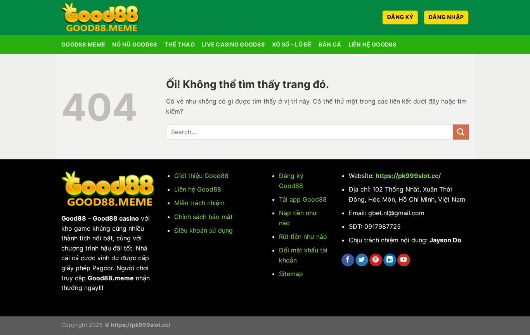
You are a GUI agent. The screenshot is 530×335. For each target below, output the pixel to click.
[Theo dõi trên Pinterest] (375, 260)
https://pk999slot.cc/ (408, 176)
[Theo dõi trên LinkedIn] (389, 260)
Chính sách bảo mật (203, 217)
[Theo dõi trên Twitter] (361, 260)
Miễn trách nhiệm (199, 203)
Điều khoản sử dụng (203, 230)
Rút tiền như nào (303, 236)
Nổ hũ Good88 (134, 44)
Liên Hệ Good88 (372, 44)
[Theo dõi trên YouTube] (403, 260)
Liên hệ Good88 (197, 189)
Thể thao (180, 44)
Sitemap (291, 274)
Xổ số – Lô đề (292, 44)
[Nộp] (461, 132)
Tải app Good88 (303, 199)
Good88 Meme (83, 44)
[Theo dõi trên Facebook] (347, 260)
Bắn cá (330, 44)
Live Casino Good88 (233, 44)
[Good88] (100, 17)
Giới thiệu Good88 (201, 176)
